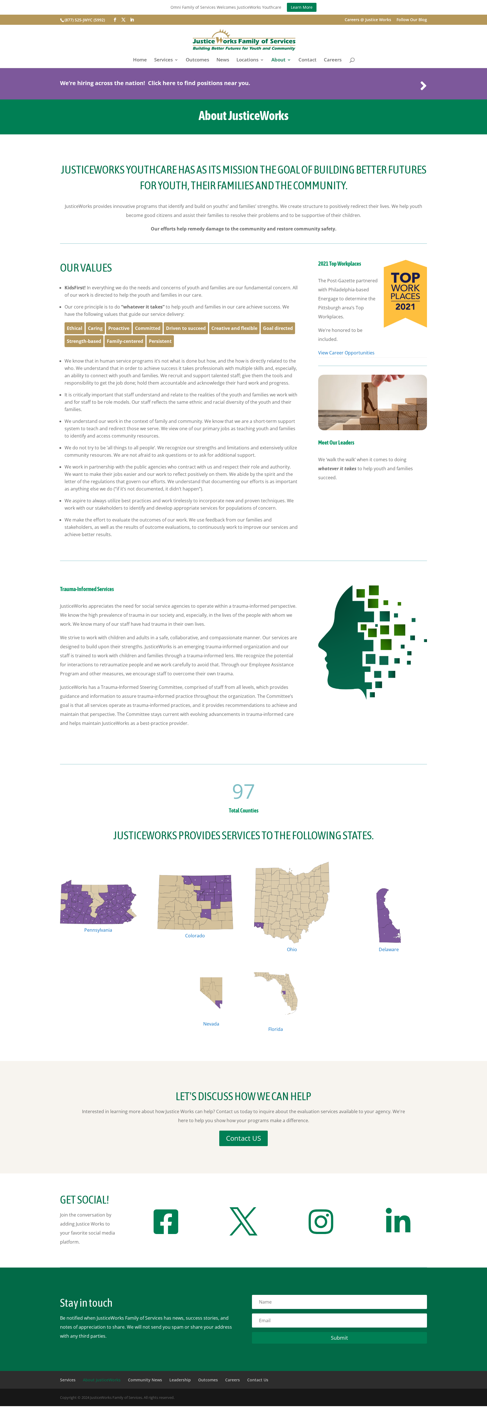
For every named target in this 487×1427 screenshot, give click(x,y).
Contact (307, 60)
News (222, 60)
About (278, 60)
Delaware (389, 949)
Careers (333, 60)
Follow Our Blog (412, 20)
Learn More (302, 7)
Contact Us (257, 1379)
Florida (275, 1029)
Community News (145, 1379)
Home (140, 60)
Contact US (243, 1138)
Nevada (211, 1024)
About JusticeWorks (102, 1379)
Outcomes (197, 60)
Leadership (180, 1379)
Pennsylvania (98, 930)
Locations (247, 60)
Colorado (195, 936)
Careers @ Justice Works (368, 20)
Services (163, 60)
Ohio (292, 949)
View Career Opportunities (346, 353)
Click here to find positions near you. (199, 83)
